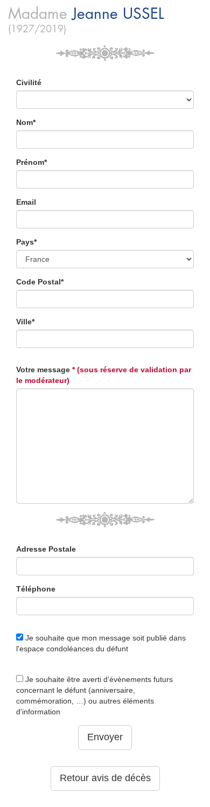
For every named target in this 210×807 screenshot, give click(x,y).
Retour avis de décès (105, 778)
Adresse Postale (46, 549)
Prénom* (31, 162)
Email (26, 202)
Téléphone (35, 589)
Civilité (28, 82)
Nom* (26, 122)
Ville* (25, 321)
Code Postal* (40, 281)
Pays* (26, 242)
